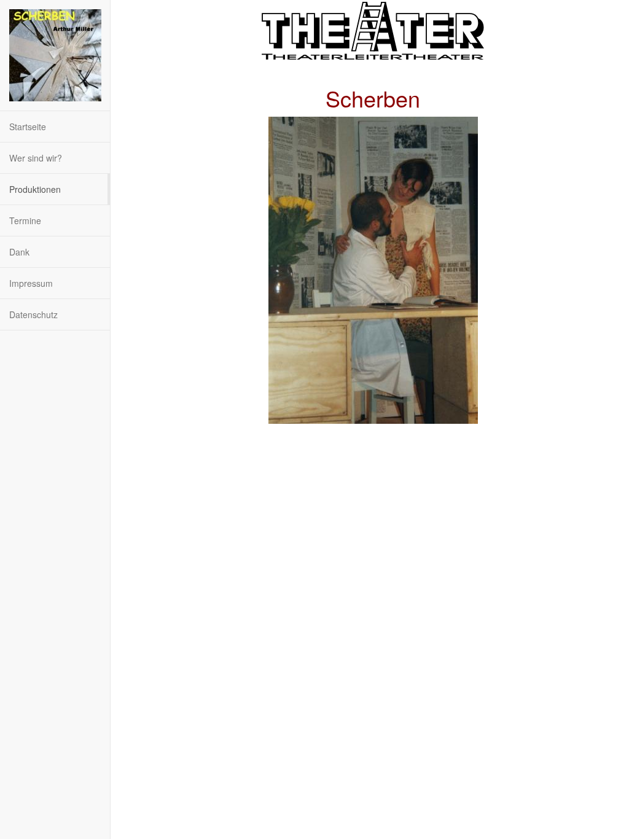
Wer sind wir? (35, 158)
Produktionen (35, 189)
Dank (19, 252)
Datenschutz (33, 314)
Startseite (27, 126)
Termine (25, 220)
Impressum (31, 283)
